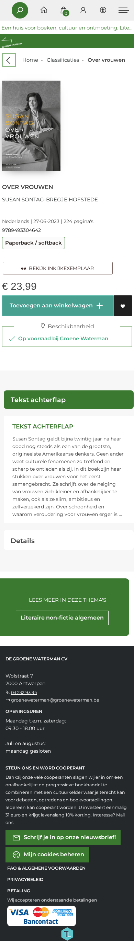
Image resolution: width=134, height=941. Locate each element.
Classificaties (63, 60)
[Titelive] (67, 933)
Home (30, 60)
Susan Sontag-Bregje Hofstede (50, 199)
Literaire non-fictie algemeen (62, 617)
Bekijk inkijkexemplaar (60, 268)
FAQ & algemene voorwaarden (46, 868)
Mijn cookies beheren (53, 854)
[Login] (83, 10)
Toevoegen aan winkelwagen (50, 305)
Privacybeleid (25, 879)
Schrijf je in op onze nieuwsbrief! (69, 837)
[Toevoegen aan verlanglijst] (123, 305)
